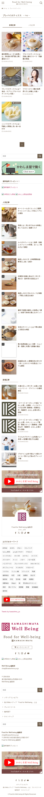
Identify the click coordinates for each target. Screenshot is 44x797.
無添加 (5, 579)
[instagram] (22, 533)
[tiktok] (25, 533)
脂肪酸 (21, 587)
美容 (4, 587)
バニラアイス (7, 564)
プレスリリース (9, 707)
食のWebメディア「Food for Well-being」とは (20, 702)
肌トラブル (12, 587)
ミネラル (6, 571)
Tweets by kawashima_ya (11, 612)
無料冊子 (7, 712)
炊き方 (33, 575)
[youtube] (28, 533)
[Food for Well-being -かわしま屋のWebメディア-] (22, 3)
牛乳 (11, 579)
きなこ (19, 548)
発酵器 (31, 579)
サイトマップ (9, 716)
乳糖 (33, 571)
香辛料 (5, 591)
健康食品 (6, 575)
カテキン (25, 556)
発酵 (24, 579)
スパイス (34, 556)
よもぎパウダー (18, 552)
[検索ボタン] (41, 3)
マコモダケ (19, 567)
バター (22, 560)
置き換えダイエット (29, 583)
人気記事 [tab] (31, 25)
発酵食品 (6, 583)
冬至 (12, 575)
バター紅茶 (31, 560)
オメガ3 (17, 556)
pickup (5, 548)
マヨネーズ (29, 567)
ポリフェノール (8, 567)
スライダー (6, 560)
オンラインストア (22, 647)
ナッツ (15, 560)
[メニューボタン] (3, 3)
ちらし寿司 (6, 552)
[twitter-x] (19, 533)
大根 (18, 575)
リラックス (25, 571)
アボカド (29, 552)
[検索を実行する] (39, 156)
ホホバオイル (35, 564)
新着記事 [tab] (12, 25)
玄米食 (18, 579)
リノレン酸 (15, 571)
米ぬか (13, 583)
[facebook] (15, 533)
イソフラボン (7, 556)
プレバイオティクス (21, 564)
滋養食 (25, 575)
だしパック (28, 548)
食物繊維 (35, 587)
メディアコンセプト (11, 697)
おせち (12, 548)
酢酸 (27, 587)
